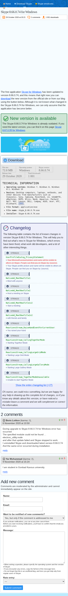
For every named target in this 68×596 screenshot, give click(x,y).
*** (21, 204)
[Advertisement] (34, 54)
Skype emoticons (45, 4)
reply (5, 450)
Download (15, 160)
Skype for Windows (32, 92)
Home (8, 4)
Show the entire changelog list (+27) (34, 385)
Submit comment (13, 587)
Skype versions (12, 7)
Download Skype (24, 4)
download (6, 98)
